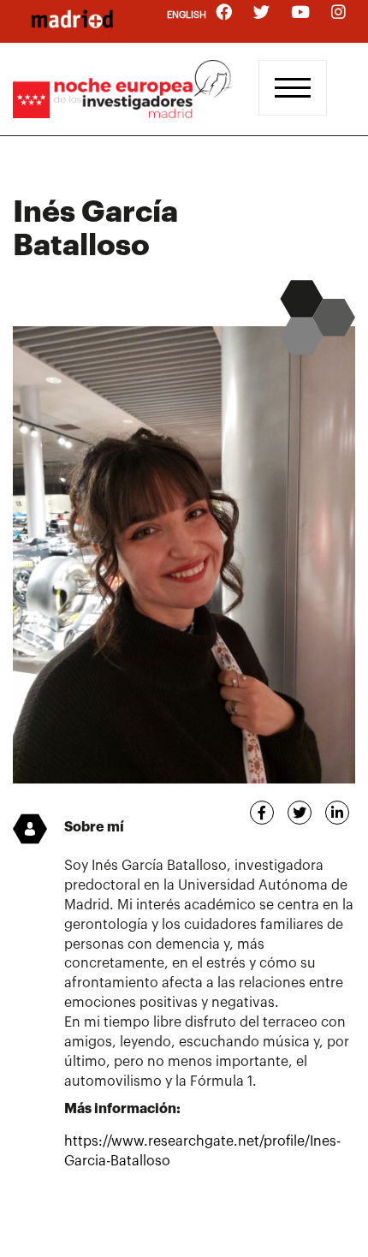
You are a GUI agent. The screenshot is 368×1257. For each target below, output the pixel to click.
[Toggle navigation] (292, 88)
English (186, 15)
